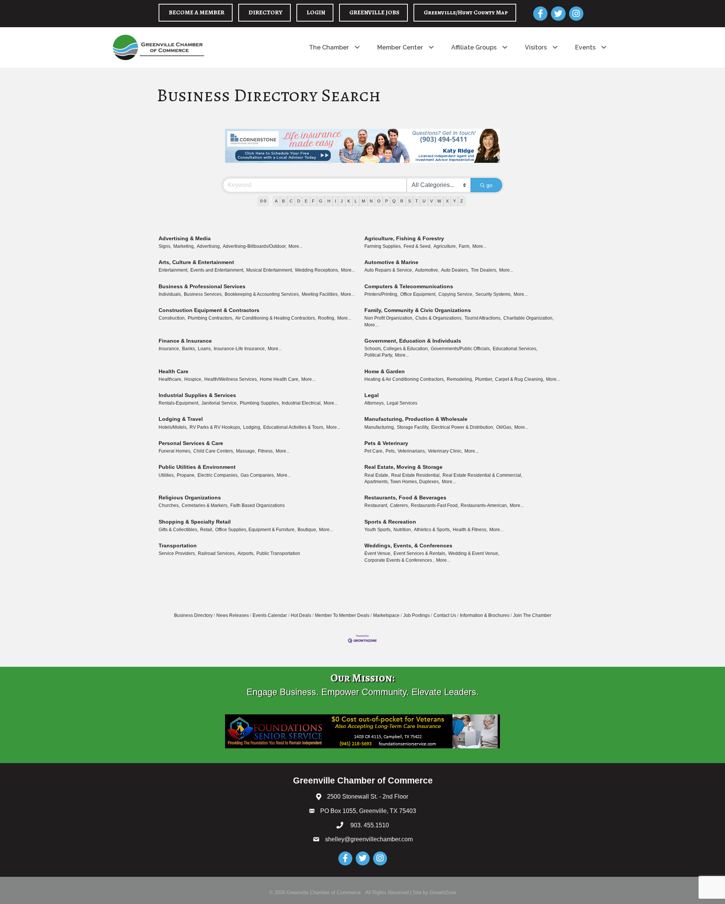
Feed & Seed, (418, 246)
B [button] (283, 201)
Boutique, (307, 529)
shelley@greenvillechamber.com (369, 839)
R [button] (401, 201)
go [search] (489, 185)
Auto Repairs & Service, (388, 270)
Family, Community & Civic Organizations (417, 310)
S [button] (409, 201)
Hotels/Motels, (173, 427)
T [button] (416, 201)
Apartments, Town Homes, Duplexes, (402, 481)
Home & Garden (384, 371)
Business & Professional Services (202, 286)
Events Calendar (270, 615)
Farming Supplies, (383, 246)
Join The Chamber (532, 615)
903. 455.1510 (369, 825)
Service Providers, (177, 553)
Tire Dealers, (484, 270)
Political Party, (378, 355)
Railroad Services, (217, 553)
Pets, (391, 451)
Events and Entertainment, (217, 270)
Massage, (246, 451)
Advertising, (209, 246)
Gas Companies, (258, 475)
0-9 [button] (263, 201)
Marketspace (386, 615)
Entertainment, (173, 270)
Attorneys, (374, 403)
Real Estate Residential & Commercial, (482, 475)
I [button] (335, 201)
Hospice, (193, 379)
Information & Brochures (484, 615)
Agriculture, (445, 246)
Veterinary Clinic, (445, 451)
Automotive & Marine (391, 262)
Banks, (189, 348)
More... (295, 246)
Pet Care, (374, 451)
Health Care (173, 371)
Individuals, (170, 294)
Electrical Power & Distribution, (462, 427)
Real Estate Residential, (416, 475)
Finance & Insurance (185, 341)
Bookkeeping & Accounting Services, (262, 294)
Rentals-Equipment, (179, 403)
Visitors (536, 47)
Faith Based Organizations (257, 505)
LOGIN (316, 12)
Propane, (186, 475)
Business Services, (203, 294)
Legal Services (402, 403)
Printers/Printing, (381, 294)
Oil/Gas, (504, 427)
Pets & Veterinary (386, 443)
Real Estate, (376, 475)
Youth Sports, (378, 529)
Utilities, (167, 475)
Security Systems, (493, 294)
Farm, (464, 246)
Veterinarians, (412, 451)
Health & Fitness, (470, 529)
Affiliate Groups (474, 47)
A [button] (276, 201)
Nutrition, (402, 529)
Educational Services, (515, 348)
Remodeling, (460, 379)
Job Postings (416, 615)
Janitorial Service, (219, 403)
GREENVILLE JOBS (374, 12)
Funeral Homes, (175, 451)
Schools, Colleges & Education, (396, 348)
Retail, (206, 529)
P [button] (386, 201)
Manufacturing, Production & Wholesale (415, 419)
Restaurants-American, (484, 505)
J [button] (342, 201)
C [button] (291, 201)
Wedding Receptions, (317, 270)
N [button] (371, 201)
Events (585, 47)
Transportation (178, 545)
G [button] (320, 201)
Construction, (172, 318)
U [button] (424, 201)
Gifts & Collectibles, (178, 529)
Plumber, (484, 379)
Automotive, (427, 270)
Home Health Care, (279, 379)
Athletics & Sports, (432, 529)
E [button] (306, 201)
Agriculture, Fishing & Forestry (404, 238)
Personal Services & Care (191, 443)
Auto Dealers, (455, 270)
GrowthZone (443, 892)
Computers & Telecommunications (408, 286)
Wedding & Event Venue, (473, 553)
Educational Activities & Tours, (293, 427)
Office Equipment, (418, 294)
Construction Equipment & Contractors (209, 310)
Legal (371, 395)
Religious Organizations (190, 497)
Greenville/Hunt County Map (466, 12)
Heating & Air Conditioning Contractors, (404, 379)
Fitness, (266, 451)
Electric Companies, (218, 475)
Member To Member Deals (342, 615)
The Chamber (329, 47)
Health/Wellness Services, (231, 379)
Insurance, (169, 348)
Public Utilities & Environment (197, 467)
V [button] (431, 201)
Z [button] (461, 201)
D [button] (298, 201)
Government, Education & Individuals (412, 341)
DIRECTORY (265, 12)
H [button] (328, 201)
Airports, (246, 553)
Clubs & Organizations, (439, 318)
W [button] (439, 201)
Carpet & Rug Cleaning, (519, 379)
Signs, (165, 246)
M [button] (363, 201)
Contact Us (444, 615)
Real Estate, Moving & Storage (403, 467)
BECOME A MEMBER (196, 12)
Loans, (205, 348)
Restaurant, (376, 505)
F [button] (313, 201)
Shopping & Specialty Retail (195, 522)
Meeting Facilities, (320, 294)
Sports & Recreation (390, 522)
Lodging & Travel (181, 419)
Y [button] (454, 201)
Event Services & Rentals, (419, 553)
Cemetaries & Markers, (205, 505)
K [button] (348, 201)
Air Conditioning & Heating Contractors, (275, 318)
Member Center (400, 47)
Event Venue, (378, 553)
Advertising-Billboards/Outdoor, (255, 246)
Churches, (169, 505)
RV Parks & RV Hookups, (215, 427)
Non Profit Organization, (388, 318)
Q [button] (394, 201)
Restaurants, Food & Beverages (405, 497)
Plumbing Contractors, (210, 318)
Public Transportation (278, 553)
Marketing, (184, 246)
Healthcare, (170, 379)
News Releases (232, 615)
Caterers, (399, 505)
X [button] (447, 201)
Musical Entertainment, (269, 270)
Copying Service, (456, 294)
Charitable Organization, (528, 318)
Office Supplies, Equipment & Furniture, (255, 529)
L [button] (356, 201)
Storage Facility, (413, 427)
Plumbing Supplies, (260, 403)
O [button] (379, 201)
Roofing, (326, 318)
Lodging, (252, 427)
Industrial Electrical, (302, 403)
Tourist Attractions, (482, 318)
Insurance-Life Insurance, (240, 348)
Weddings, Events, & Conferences (408, 545)
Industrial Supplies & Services (197, 395)
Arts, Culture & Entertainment (196, 262)
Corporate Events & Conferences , (399, 560)
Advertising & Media (185, 238)
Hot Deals (301, 615)
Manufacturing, (379, 427)
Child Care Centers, (213, 451)
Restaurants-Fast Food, (435, 505)
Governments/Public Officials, (461, 348)
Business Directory (193, 615)
